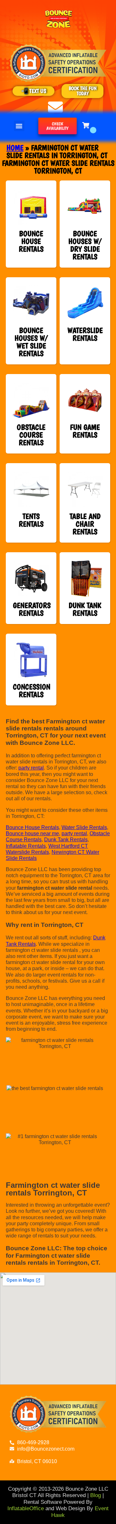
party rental (31, 767)
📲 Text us (33, 90)
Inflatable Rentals (26, 846)
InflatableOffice (25, 1508)
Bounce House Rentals (32, 827)
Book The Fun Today (83, 90)
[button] (19, 126)
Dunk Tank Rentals (66, 839)
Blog (95, 1495)
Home (15, 147)
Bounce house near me (32, 833)
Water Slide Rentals (84, 827)
